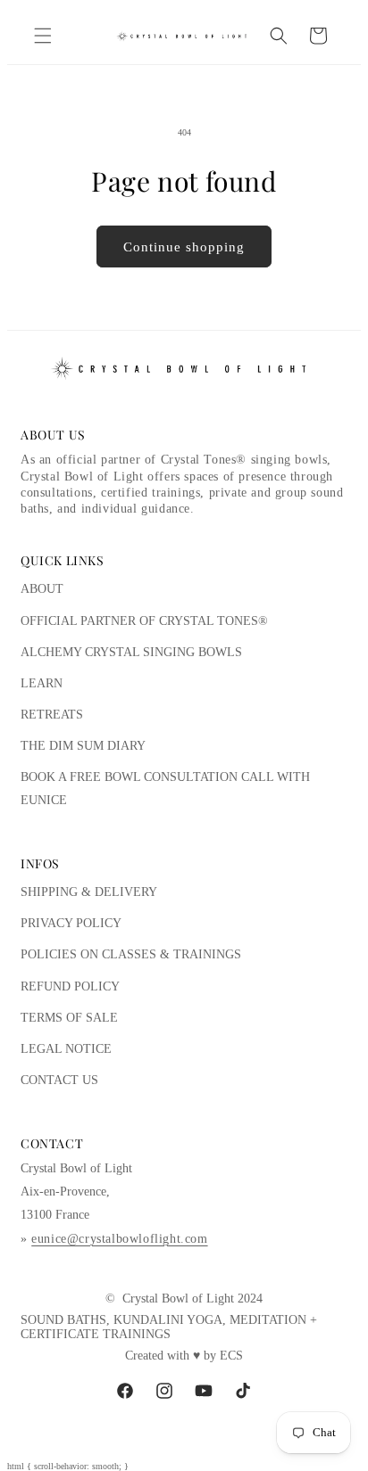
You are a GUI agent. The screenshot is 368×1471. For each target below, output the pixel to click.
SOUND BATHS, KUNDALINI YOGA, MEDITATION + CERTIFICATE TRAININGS (169, 1327)
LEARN (42, 683)
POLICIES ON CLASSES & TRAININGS (131, 954)
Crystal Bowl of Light (178, 1298)
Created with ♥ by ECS (184, 1355)
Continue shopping (184, 247)
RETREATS (52, 714)
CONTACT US (59, 1080)
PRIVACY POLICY (71, 923)
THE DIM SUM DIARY (83, 745)
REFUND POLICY (70, 986)
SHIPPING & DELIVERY (89, 892)
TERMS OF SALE (69, 1017)
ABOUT (42, 589)
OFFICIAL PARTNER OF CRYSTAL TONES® (144, 621)
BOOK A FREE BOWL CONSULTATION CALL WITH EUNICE (165, 788)
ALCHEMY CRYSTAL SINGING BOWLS (131, 652)
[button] (43, 35)
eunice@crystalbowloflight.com (119, 1238)
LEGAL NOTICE (66, 1049)
